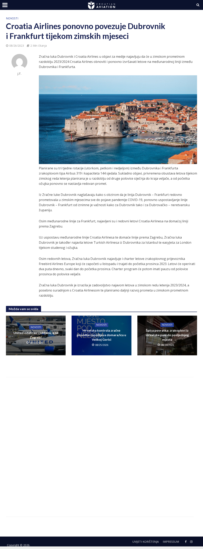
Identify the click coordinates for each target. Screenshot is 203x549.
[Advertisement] (66, 442)
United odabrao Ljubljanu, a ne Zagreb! (35, 335)
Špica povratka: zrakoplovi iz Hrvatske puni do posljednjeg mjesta (167, 334)
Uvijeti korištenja (145, 541)
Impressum (171, 541)
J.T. (19, 73)
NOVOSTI (12, 18)
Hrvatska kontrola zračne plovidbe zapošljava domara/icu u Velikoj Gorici (101, 334)
